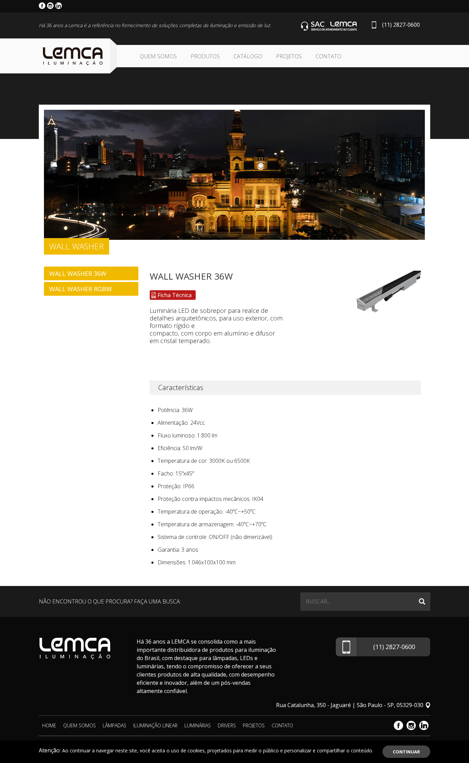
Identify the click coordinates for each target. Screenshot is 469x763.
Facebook (398, 725)
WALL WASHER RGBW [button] (80, 289)
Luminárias (197, 725)
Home (49, 725)
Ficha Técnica (175, 295)
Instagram (411, 725)
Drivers (227, 725)
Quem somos (158, 56)
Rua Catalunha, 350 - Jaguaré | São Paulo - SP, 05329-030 (349, 705)
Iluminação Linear (155, 725)
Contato (328, 56)
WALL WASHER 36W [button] (77, 273)
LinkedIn (423, 725)
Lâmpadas (114, 725)
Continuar (406, 752)
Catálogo (247, 56)
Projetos (289, 56)
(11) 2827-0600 (401, 25)
